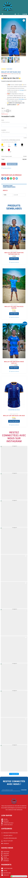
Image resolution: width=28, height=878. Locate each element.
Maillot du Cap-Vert (7, 73)
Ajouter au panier (12, 164)
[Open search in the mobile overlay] (18, 14)
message (21, 90)
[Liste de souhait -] (15, 14)
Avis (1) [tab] (5, 190)
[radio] (3, 111)
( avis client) (9, 69)
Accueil (2, 73)
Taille (2, 108)
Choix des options (14, 421)
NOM (2, 120)
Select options (14, 259)
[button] (2, 14)
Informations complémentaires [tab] (9, 186)
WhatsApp (21, 99)
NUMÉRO (3, 130)
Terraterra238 (15, 773)
